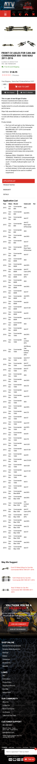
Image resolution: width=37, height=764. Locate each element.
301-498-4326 (7, 725)
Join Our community (18, 624)
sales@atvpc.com (8, 732)
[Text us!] (29, 760)
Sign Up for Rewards (18, 629)
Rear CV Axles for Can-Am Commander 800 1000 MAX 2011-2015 (22, 590)
